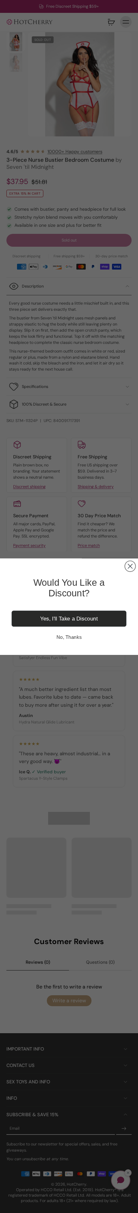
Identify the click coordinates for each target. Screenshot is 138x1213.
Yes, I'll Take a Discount (69, 618)
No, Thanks (69, 636)
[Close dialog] (130, 566)
